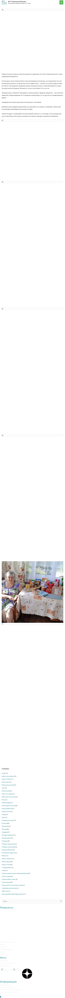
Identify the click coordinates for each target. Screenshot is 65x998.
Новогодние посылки (8, 805)
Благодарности (5, 984)
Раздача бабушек (7, 850)
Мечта (4, 800)
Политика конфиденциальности (10, 992)
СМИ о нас (5, 891)
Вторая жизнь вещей (8, 785)
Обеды (4, 814)
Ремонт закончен (7, 858)
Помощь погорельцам (8, 847)
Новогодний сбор (7, 808)
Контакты (3, 952)
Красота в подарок (7, 794)
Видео (2, 954)
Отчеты (4, 823)
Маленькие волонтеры (9, 797)
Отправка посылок (7, 820)
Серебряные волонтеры (9, 888)
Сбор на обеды (6, 876)
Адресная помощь (7, 776)
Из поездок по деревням (7, 963)
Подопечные (4, 960)
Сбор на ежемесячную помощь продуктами (15, 873)
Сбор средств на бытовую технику (12, 885)
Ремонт (4, 855)
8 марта (4, 773)
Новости (2, 944)
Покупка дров (6, 838)
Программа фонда (6, 949)
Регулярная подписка (8, 853)
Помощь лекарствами (8, 844)
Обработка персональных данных (10, 989)
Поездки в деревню (8, 835)
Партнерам (5, 826)
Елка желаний (6, 791)
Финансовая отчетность (7, 942)
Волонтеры (5, 782)
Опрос (4, 817)
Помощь (4, 841)
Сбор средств (6, 882)
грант (3, 788)
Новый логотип (6, 811)
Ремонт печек (6, 864)
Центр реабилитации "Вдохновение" (13, 894)
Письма (4, 829)
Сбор (3, 870)
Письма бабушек (5, 965)
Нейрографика (6, 802)
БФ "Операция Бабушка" (17, 1)
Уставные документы (6, 987)
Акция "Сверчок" (7, 779)
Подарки (4, 832)
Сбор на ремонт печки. (9, 879)
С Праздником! (6, 867)
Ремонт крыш (6, 861)
